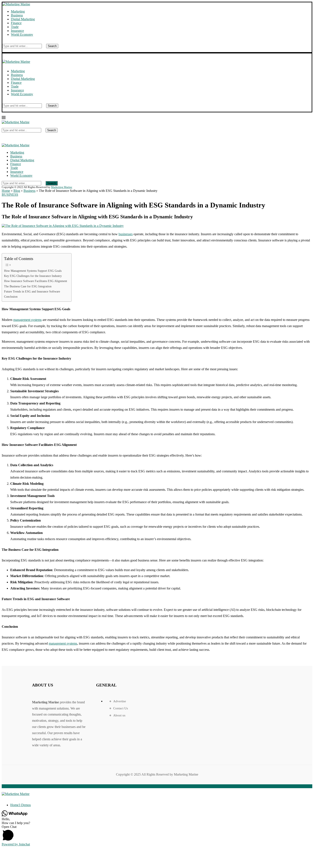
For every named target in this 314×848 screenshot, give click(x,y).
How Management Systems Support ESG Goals (33, 270)
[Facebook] (3, 798)
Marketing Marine (61, 187)
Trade (15, 27)
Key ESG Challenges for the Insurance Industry (33, 276)
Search (52, 46)
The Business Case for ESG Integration (27, 286)
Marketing (18, 11)
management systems (27, 320)
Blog (16, 191)
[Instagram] (10, 798)
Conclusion (11, 296)
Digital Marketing (23, 19)
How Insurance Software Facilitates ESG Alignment (35, 281)
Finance (16, 23)
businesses (126, 234)
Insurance (17, 30)
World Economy (22, 34)
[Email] (13, 798)
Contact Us (120, 708)
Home (6, 191)
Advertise (119, 701)
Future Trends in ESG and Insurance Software (32, 291)
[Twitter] (6, 798)
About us (119, 715)
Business (17, 15)
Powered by (16, 844)
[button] (157, 833)
